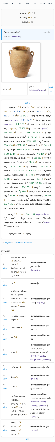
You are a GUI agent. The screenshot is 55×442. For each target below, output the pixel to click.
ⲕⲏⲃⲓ (13, 327)
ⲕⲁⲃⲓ (18, 327)
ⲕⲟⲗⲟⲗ (17, 260)
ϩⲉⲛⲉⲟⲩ (22, 411)
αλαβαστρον (36, 359)
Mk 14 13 (9, 115)
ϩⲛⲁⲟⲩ (22, 396)
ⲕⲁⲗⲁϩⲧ (14, 434)
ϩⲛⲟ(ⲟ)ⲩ (14, 400)
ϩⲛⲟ (23, 403)
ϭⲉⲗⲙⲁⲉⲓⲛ (17, 302)
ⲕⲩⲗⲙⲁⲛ (23, 298)
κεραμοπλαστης (37, 90)
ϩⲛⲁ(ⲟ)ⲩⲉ (15, 403)
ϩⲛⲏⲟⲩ (13, 414)
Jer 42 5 (40, 111)
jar (9, 36)
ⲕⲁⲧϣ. (6, 89)
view (5, 268)
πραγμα (34, 416)
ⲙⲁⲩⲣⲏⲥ (22, 316)
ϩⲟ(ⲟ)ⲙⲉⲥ (15, 367)
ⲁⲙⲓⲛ (13, 386)
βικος (42, 356)
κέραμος (8, 124)
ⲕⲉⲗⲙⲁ (13, 294)
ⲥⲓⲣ (12, 283)
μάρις (44, 128)
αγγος (43, 401)
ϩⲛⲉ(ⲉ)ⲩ (14, 411)
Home (5, 4)
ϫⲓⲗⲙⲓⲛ (14, 306)
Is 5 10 (17, 111)
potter (31, 86)
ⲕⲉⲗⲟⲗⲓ (23, 268)
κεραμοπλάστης (43, 214)
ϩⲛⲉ (20, 407)
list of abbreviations (23, 242)
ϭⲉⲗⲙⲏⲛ (14, 298)
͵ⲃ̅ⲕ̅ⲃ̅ (27, 4)
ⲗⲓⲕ (12, 337)
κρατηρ (46, 359)
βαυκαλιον (36, 270)
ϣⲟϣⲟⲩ (24, 13)
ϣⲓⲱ (13, 377)
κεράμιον (15, 120)
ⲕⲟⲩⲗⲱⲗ (22, 257)
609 (27, 103)
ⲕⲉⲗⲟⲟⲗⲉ (18, 275)
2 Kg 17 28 (26, 120)
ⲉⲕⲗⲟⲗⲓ (14, 271)
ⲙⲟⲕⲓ (13, 352)
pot (5, 36)
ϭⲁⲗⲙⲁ (21, 294)
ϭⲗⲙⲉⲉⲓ (23, 306)
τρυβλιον (42, 405)
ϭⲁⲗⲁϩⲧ (14, 422)
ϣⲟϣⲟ (25, 21)
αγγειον (35, 356)
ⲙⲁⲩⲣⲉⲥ (14, 316)
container (47, 32)
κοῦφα (47, 222)
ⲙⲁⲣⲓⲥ (13, 319)
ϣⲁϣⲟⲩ (23, 17)
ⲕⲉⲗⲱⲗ (14, 257)
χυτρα (34, 378)
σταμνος (40, 302)
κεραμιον (16, 36)
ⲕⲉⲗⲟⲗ (13, 264)
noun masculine (12, 32)
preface (8, 242)
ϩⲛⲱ (13, 407)
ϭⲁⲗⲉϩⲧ (14, 430)
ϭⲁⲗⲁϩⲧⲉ (15, 426)
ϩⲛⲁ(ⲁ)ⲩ (14, 396)
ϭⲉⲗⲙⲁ (23, 291)
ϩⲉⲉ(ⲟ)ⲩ (21, 414)
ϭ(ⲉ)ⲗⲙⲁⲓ (15, 291)
